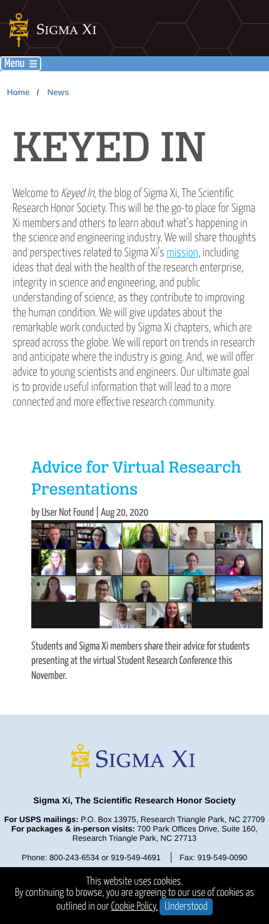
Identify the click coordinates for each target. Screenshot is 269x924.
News (58, 92)
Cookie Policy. (134, 906)
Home (18, 92)
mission (182, 253)
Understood (186, 906)
